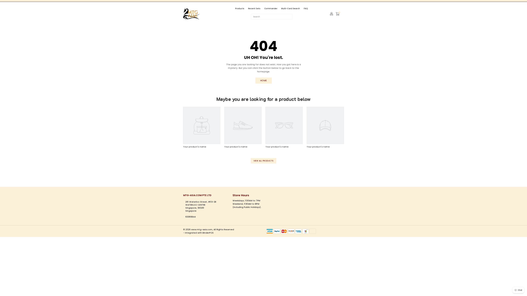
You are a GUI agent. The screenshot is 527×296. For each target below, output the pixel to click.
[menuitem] (240, 8)
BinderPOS (208, 232)
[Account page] (331, 14)
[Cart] (338, 14)
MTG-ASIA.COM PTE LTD (197, 195)
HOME (263, 80)
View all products (263, 160)
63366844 (190, 216)
